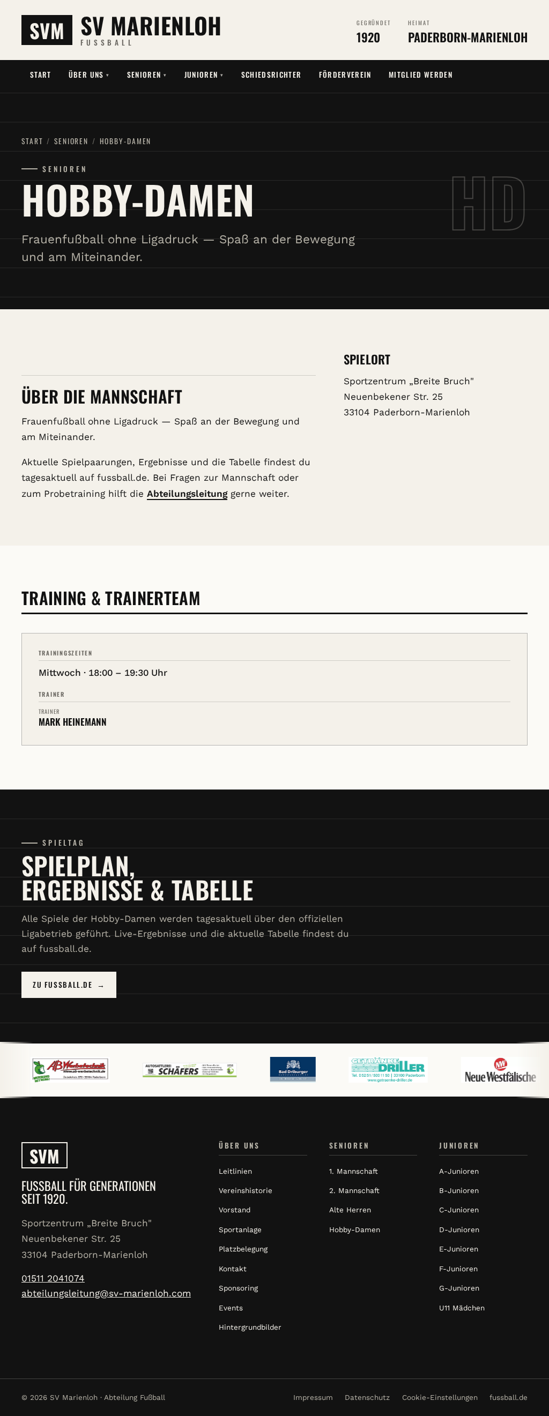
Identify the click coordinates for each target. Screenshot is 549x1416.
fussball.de (508, 1397)
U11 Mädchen (462, 1307)
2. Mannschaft (354, 1190)
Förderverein (345, 74)
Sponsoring (238, 1288)
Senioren (147, 74)
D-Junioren (459, 1229)
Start (40, 74)
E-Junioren (458, 1248)
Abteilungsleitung (187, 493)
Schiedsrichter (271, 74)
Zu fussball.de (69, 984)
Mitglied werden (420, 74)
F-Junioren (458, 1268)
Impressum (313, 1397)
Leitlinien (235, 1171)
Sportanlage (240, 1229)
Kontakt (233, 1268)
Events (231, 1307)
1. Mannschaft (353, 1171)
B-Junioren (459, 1190)
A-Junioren (459, 1171)
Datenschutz (367, 1397)
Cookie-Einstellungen (440, 1397)
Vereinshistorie (245, 1190)
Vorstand (234, 1209)
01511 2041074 (53, 1278)
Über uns (89, 74)
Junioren (204, 74)
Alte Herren (350, 1209)
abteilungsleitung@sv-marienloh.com (106, 1293)
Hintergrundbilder (250, 1327)
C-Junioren (459, 1209)
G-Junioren (459, 1288)
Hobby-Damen (354, 1229)
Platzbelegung (243, 1248)
